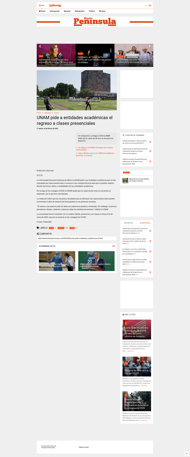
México (119, 53)
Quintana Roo (80, 11)
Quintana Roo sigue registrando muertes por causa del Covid (54, 265)
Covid (56, 113)
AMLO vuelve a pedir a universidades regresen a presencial (95, 265)
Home (43, 11)
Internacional (54, 11)
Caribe (126, 172)
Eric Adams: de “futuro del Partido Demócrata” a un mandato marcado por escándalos (56, 59)
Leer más (130, 351)
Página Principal (84, 447)
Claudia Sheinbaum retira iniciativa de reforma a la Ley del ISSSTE (137, 370)
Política (92, 11)
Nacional (67, 11)
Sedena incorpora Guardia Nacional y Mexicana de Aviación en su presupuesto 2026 (132, 59)
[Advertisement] (90, 35)
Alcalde (41, 53)
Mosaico (102, 11)
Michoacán (81, 56)
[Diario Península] (55, 6)
